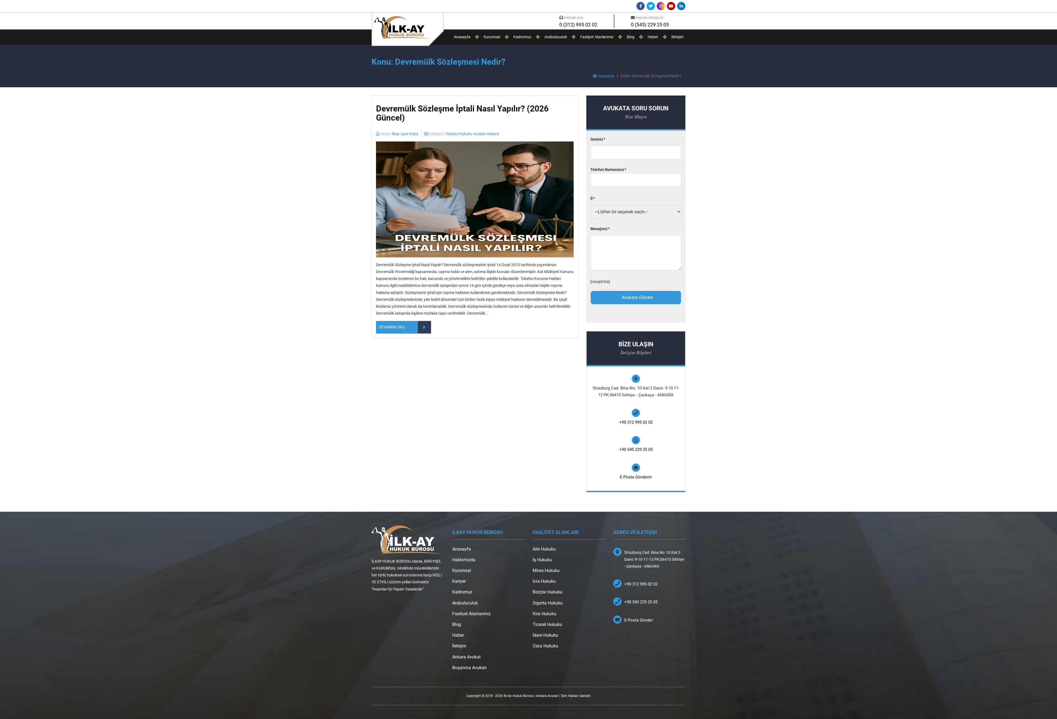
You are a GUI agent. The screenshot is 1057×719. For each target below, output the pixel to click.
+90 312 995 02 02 (636, 422)
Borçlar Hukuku (547, 592)
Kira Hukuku (544, 613)
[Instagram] (661, 6)
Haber (653, 37)
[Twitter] (651, 6)
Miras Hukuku (546, 570)
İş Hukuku (542, 559)
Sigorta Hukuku (548, 603)
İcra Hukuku (544, 581)
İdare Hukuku (545, 635)
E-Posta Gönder (638, 620)
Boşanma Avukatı (469, 667)
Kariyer (459, 581)
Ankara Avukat (466, 657)
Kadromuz (522, 37)
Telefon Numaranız (608, 169)
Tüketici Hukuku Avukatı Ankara (472, 134)
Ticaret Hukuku (547, 624)
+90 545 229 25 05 (636, 449)
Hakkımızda (463, 559)
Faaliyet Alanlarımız (597, 37)
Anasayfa (462, 37)
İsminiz (597, 139)
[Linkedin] (681, 6)
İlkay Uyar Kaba (405, 134)
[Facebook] (640, 6)
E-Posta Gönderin (636, 477)
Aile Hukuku (544, 549)
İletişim (677, 37)
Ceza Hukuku (545, 646)
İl (592, 198)
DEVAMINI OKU (392, 327)
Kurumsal (492, 37)
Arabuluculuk (555, 37)
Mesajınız (599, 229)
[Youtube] (671, 6)
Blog (630, 37)
